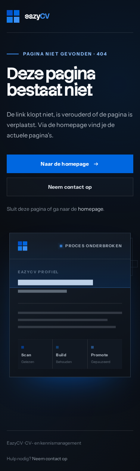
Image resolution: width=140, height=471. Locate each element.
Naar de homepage (65, 163)
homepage (90, 209)
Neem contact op (70, 187)
